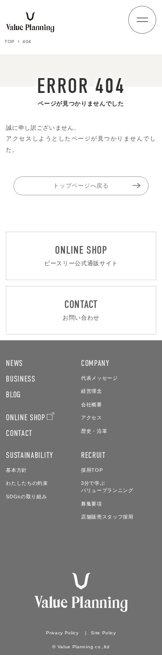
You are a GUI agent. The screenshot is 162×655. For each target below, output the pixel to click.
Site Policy (103, 632)
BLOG (13, 394)
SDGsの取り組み (26, 496)
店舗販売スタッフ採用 (107, 516)
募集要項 (91, 503)
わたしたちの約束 (27, 483)
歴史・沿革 (94, 431)
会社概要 (91, 404)
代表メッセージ (99, 378)
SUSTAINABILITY (29, 455)
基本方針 (16, 470)
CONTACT (19, 433)
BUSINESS (20, 378)
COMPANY (95, 363)
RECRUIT (93, 455)
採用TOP (92, 470)
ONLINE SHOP (25, 417)
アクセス (91, 417)
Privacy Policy (62, 632)
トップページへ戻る (80, 185)
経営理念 (91, 391)
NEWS (14, 363)
